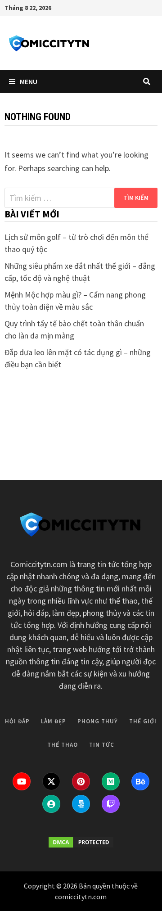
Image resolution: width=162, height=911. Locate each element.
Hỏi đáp (17, 406)
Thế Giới (143, 406)
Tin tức (101, 430)
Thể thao (62, 430)
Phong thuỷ (97, 406)
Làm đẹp (53, 406)
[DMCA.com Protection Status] (80, 842)
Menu (28, 81)
